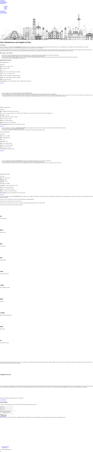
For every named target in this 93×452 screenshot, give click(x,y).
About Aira (6, 6)
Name (1, 406)
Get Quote (2, 82)
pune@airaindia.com (3, 2)
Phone (1, 408)
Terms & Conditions (5, 446)
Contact (5, 9)
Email (1, 407)
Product (5, 7)
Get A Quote (2, 0)
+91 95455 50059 (3, 1)
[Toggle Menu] (2, 5)
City (1, 409)
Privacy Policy (4, 447)
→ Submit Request (3, 415)
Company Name (3, 410)
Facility (5, 8)
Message (1, 414)
